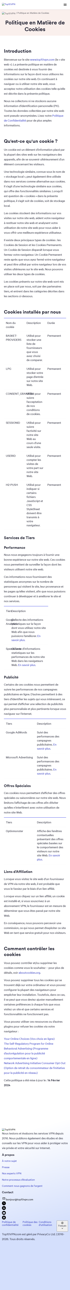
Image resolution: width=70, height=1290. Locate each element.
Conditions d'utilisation (45, 1223)
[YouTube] (4, 1213)
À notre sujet (9, 1160)
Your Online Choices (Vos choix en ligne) (29, 1039)
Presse (5, 1167)
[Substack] (4, 1218)
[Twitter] (4, 1204)
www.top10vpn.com (42, 59)
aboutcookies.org (29, 973)
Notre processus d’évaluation (18, 1179)
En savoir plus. (27, 665)
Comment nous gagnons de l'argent (22, 1185)
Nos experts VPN (11, 1173)
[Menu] (65, 5)
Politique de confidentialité (10, 1223)
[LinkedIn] (4, 1209)
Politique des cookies (30, 1223)
